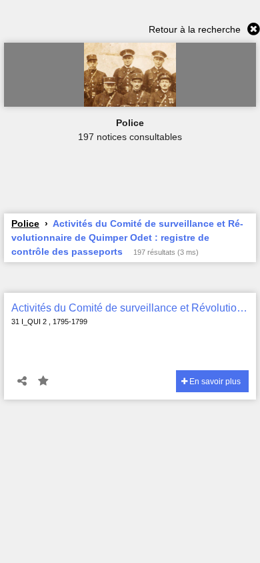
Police (25, 223)
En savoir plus (214, 381)
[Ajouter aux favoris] (43, 381)
